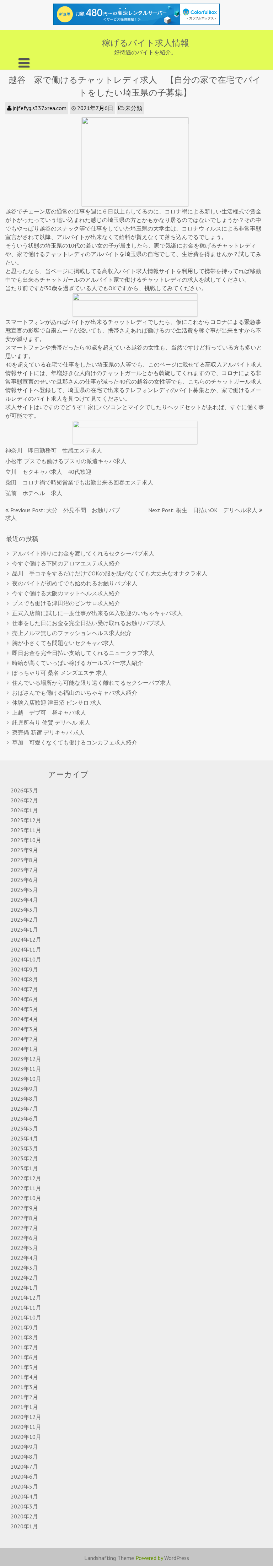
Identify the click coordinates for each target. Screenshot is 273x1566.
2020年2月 (24, 1516)
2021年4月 (24, 1377)
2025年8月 (24, 859)
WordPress (176, 1557)
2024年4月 (24, 1019)
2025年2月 (24, 919)
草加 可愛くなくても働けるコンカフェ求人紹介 (74, 742)
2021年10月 (26, 1317)
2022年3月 (24, 1267)
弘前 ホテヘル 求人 (33, 493)
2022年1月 (24, 1287)
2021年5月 (24, 1367)
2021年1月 (24, 1406)
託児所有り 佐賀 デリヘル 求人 (51, 722)
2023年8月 (24, 1098)
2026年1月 (24, 810)
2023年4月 (24, 1138)
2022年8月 (24, 1217)
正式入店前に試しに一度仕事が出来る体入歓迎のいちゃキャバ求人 (97, 613)
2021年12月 (26, 1297)
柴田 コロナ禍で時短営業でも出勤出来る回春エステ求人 (79, 482)
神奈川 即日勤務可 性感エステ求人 (53, 450)
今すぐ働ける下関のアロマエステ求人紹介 (66, 563)
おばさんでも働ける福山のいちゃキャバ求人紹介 (74, 692)
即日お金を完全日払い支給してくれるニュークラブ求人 (83, 652)
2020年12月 (26, 1416)
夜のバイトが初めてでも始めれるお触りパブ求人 (74, 583)
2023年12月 (26, 1058)
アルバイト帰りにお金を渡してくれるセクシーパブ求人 (83, 553)
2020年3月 (24, 1506)
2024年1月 (24, 1048)
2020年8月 (24, 1456)
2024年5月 (24, 1009)
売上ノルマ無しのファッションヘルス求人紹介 (72, 632)
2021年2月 (24, 1396)
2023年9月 (24, 1088)
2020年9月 (24, 1446)
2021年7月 (24, 1347)
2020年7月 (24, 1466)
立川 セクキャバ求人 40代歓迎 (48, 471)
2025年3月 (24, 909)
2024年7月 (24, 989)
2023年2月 (24, 1158)
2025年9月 (24, 850)
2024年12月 (26, 939)
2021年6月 (24, 1357)
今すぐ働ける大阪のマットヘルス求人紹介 (66, 593)
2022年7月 (24, 1227)
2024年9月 (24, 969)
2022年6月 (24, 1237)
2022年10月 (26, 1198)
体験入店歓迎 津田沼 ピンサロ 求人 (57, 702)
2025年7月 (24, 869)
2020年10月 (26, 1436)
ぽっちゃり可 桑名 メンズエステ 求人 (59, 672)
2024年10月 (26, 959)
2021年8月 (24, 1337)
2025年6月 (24, 879)
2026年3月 (24, 790)
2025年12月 (26, 820)
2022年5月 (24, 1247)
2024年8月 (24, 979)
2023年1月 (24, 1168)
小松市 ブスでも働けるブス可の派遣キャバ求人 (65, 461)
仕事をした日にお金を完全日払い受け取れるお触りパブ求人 (89, 623)
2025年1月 (24, 929)
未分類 (133, 108)
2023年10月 (26, 1078)
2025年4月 (24, 899)
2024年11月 (26, 949)
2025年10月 (26, 840)
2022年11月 (26, 1188)
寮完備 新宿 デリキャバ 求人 (48, 732)
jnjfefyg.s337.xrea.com (39, 108)
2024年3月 (24, 1029)
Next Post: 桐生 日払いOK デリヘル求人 (202, 510)
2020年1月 (24, 1526)
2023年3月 (24, 1148)
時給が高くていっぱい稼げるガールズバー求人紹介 (77, 662)
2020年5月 (24, 1486)
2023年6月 (24, 1118)
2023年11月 (26, 1068)
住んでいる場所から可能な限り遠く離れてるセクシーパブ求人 (91, 682)
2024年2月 (24, 1038)
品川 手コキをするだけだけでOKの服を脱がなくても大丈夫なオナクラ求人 (109, 573)
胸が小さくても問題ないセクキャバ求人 (63, 642)
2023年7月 (24, 1108)
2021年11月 (26, 1307)
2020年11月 (26, 1426)
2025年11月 (26, 830)
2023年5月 (24, 1128)
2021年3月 (24, 1387)
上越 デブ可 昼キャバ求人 (49, 712)
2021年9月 (24, 1327)
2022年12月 (26, 1178)
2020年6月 (24, 1476)
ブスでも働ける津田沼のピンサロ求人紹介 (66, 603)
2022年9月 (24, 1208)
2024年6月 (24, 999)
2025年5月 (24, 889)
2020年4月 (24, 1496)
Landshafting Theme (109, 1557)
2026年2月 (24, 800)
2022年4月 (24, 1257)
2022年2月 (24, 1277)
